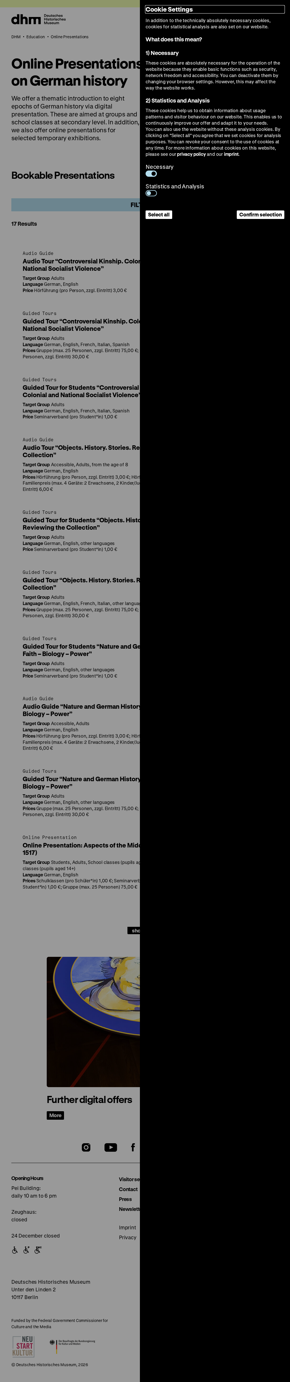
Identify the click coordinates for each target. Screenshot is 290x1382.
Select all (159, 214)
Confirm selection (260, 214)
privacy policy (191, 154)
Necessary (160, 166)
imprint (231, 154)
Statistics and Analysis (175, 186)
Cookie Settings (169, 9)
